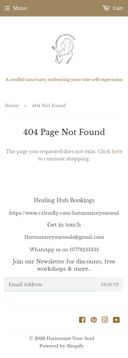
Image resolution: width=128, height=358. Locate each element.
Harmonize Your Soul (70, 338)
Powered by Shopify (61, 346)
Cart (117, 8)
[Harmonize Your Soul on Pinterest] (93, 321)
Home (12, 105)
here (117, 151)
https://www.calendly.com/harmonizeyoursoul (64, 213)
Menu (20, 8)
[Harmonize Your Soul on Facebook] (82, 321)
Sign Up (110, 284)
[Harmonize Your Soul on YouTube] (116, 321)
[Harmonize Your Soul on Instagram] (105, 321)
